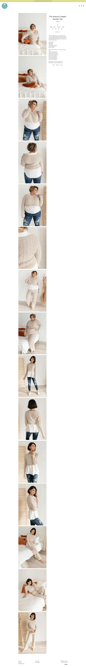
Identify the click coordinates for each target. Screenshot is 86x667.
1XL (55, 28)
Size (57, 24)
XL (53, 28)
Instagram (38, 662)
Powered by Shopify (64, 662)
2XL (58, 28)
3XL (61, 28)
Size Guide (20, 662)
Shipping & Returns (21, 663)
